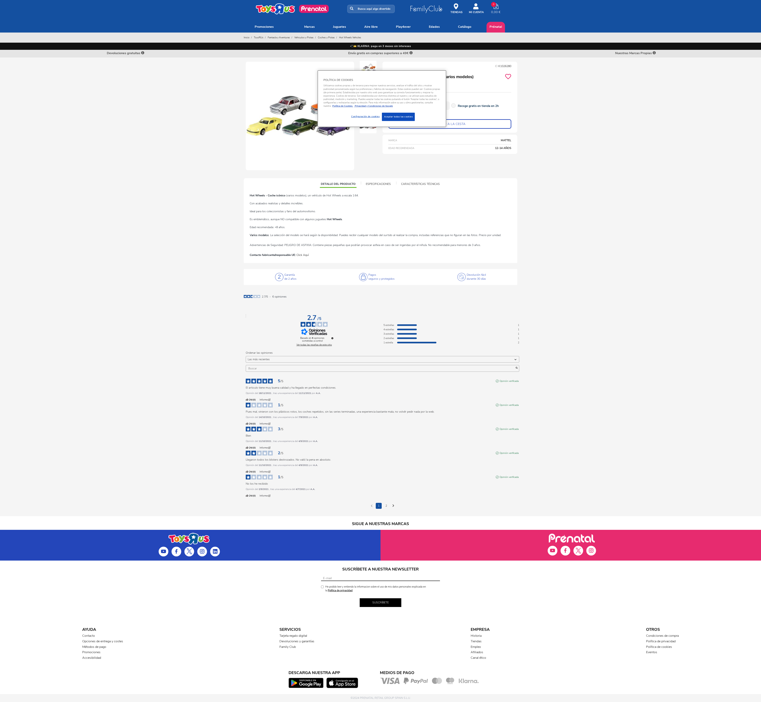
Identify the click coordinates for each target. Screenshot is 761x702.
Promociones (264, 27)
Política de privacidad (340, 590)
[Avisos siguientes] (393, 506)
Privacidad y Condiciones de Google (373, 106)
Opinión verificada (509, 381)
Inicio (247, 37)
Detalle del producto (338, 184)
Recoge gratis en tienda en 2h (478, 106)
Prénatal (495, 27)
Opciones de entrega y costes (102, 641)
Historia (476, 636)
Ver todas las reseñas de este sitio (314, 344)
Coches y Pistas (326, 37)
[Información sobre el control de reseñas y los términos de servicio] (332, 338)
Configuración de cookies (365, 116)
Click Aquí (302, 255)
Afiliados (477, 652)
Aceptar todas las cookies (398, 116)
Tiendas (476, 641)
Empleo (476, 647)
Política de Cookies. (342, 106)
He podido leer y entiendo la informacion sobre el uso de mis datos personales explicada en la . (375, 588)
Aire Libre (371, 27)
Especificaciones (378, 184)
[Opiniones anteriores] (371, 505)
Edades (434, 27)
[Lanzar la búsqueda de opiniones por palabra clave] (516, 368)
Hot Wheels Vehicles (350, 37)
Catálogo (464, 27)
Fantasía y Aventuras (279, 37)
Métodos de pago (94, 647)
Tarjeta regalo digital (293, 636)
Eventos (651, 652)
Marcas (309, 27)
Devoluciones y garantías (296, 641)
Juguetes (339, 27)
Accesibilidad (91, 658)
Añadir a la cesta (450, 124)
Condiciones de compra (662, 636)
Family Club (287, 647)
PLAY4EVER (403, 27)
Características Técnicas (420, 184)
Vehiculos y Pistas (304, 37)
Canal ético (478, 658)
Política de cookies (659, 647)
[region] (381, 98)
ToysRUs (258, 37)
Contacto (88, 636)
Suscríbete (380, 602)
